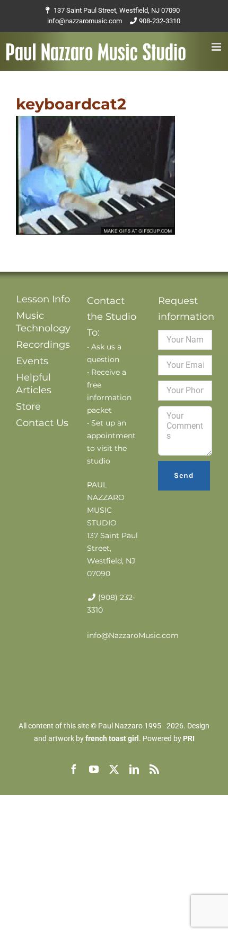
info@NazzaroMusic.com (133, 635)
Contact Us (42, 423)
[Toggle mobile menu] (217, 46)
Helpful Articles (33, 384)
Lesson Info (43, 299)
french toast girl (112, 738)
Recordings (43, 344)
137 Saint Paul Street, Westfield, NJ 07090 (117, 10)
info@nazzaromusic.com (84, 21)
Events (32, 361)
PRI (189, 738)
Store (28, 406)
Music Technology (43, 322)
